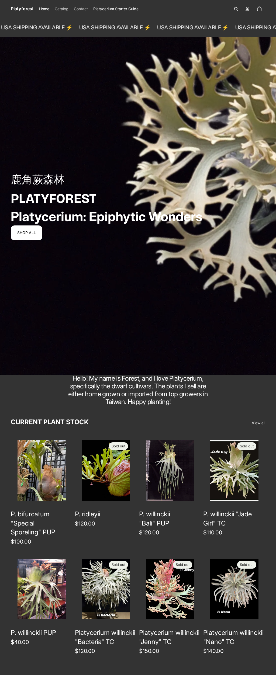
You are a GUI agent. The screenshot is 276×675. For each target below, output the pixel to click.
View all (258, 422)
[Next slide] (62, 470)
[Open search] (236, 9)
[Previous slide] (22, 470)
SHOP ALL (26, 232)
